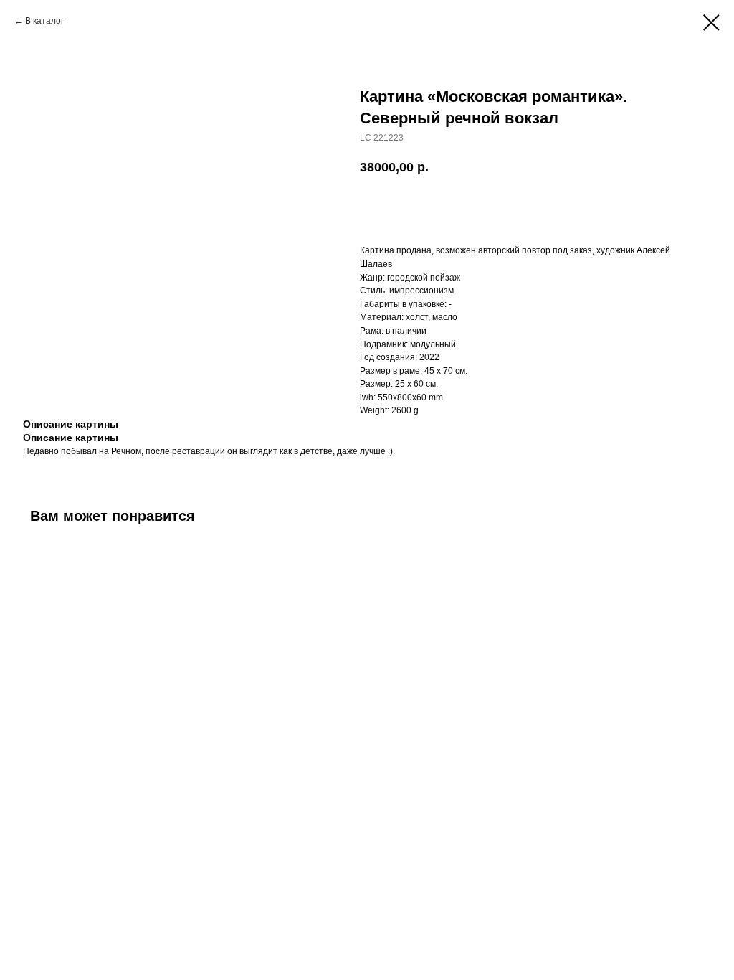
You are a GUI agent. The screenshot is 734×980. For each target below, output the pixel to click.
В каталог (44, 21)
